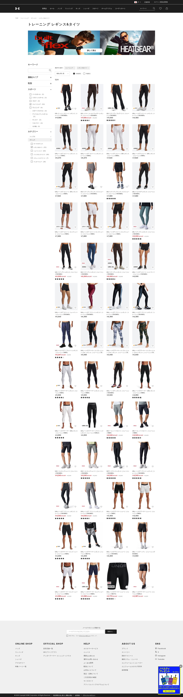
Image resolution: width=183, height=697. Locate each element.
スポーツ (95, 8)
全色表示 (78, 73)
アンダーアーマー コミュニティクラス (57, 656)
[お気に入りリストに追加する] (75, 108)
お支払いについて (90, 670)
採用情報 (125, 670)
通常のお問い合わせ (91, 659)
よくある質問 (88, 663)
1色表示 (88, 73)
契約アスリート (127, 656)
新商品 (44, 8)
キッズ (78, 8)
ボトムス (34, 18)
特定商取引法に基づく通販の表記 (62, 695)
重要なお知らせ (89, 656)
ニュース (87, 652)
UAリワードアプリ (50, 652)
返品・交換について (91, 674)
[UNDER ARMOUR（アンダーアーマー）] (17, 8)
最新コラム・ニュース (130, 659)
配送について (88, 666)
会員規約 (77, 695)
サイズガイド (88, 681)
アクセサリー (20, 663)
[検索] (154, 8)
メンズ (60, 8)
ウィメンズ (69, 8)
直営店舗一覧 (48, 648)
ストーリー (126, 652)
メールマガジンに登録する (91, 628)
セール (52, 8)
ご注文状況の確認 (90, 677)
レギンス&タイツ (44, 18)
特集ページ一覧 (20, 666)
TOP (16, 18)
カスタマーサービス (91, 648)
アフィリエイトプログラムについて (96, 684)
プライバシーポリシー (84, 635)
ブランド (125, 648)
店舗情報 (147, 2)
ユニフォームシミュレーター (132, 663)
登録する (110, 631)
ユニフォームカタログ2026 (132, 666)
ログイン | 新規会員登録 (161, 2)
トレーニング (24, 18)
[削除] (74, 68)
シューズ (86, 8)
